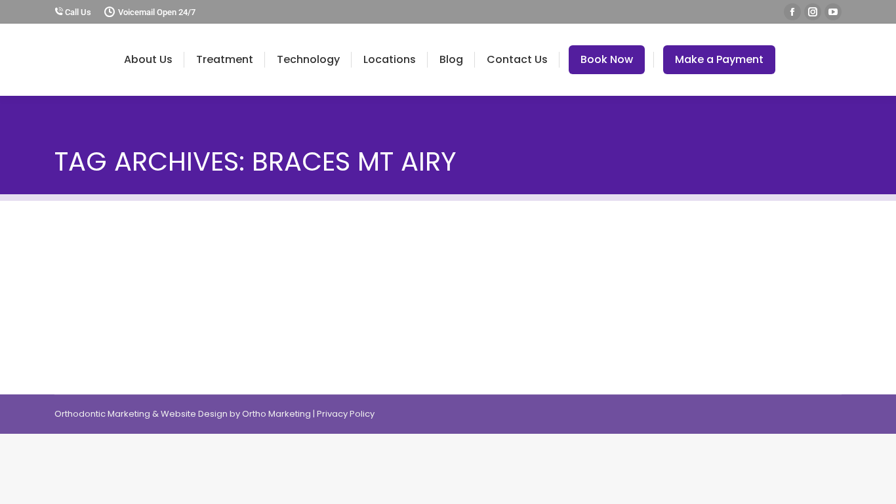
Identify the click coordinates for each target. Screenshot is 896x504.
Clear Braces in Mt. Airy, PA (144, 256)
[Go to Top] (876, 484)
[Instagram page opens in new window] (812, 11)
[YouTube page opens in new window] (833, 11)
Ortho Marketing (276, 414)
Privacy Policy (346, 414)
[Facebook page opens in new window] (792, 11)
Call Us (77, 12)
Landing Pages (85, 278)
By (148, 279)
